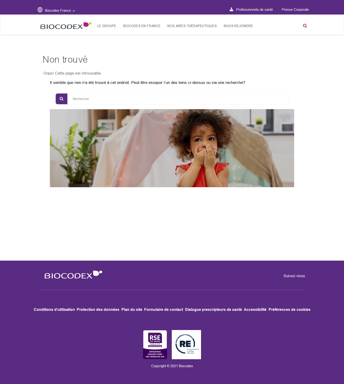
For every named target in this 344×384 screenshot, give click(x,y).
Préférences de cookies (290, 309)
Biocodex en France (142, 26)
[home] (72, 281)
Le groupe (106, 26)
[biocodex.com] (64, 26)
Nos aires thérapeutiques (192, 26)
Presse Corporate (295, 9)
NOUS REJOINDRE (238, 26)
